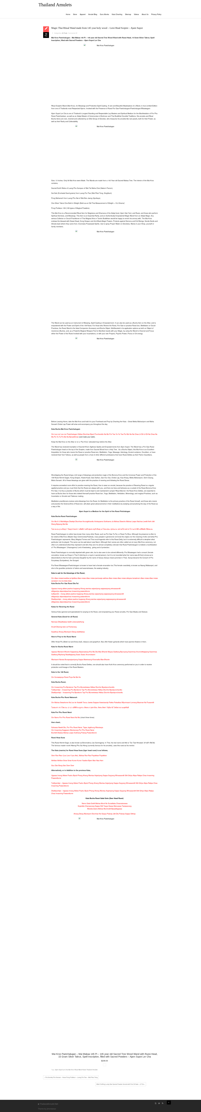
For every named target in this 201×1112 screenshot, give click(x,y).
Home (68, 14)
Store (75, 14)
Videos (136, 14)
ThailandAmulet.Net (49, 1103)
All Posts (64, 33)
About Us (145, 14)
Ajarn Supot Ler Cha (61, 1070)
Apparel (82, 14)
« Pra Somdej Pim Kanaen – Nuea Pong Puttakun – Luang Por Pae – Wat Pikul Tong (71, 1077)
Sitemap (128, 14)
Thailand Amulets (55, 4)
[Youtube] (155, 1103)
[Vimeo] (159, 1103)
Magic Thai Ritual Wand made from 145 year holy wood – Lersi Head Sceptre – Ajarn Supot (97, 28)
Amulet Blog (92, 14)
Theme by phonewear (47, 1108)
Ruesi (84, 1070)
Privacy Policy (156, 14)
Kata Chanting (117, 14)
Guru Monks (104, 14)
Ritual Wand (78, 1070)
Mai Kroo (71, 1070)
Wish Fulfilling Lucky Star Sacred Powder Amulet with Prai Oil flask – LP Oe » (120, 1084)
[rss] (162, 1103)
